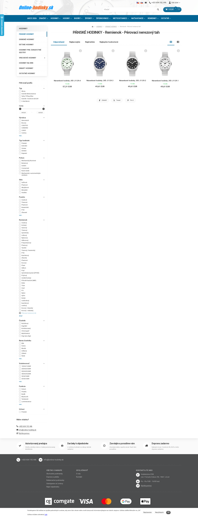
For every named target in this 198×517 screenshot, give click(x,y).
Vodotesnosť (24, 363)
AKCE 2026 (32, 18)
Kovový (24, 263)
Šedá (23, 356)
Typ (20, 88)
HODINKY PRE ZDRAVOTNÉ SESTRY (30, 51)
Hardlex (24, 192)
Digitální (24, 326)
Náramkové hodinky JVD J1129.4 (67, 81)
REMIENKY (152, 18)
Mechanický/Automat (29, 160)
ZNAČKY (42, 18)
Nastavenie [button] (147, 512)
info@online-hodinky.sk (27, 430)
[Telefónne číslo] (18, 460)
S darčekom (26, 101)
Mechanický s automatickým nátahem (31, 174)
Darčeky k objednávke (77, 443)
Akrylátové (25, 187)
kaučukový (25, 303)
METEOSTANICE (120, 18)
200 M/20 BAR (26, 369)
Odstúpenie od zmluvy (54, 484)
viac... (21, 136)
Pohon (21, 158)
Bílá (23, 343)
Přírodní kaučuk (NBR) (29, 280)
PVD (23, 210)
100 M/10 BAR (26, 366)
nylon (23, 295)
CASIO (24, 130)
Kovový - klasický (27, 308)
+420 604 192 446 (25, 426)
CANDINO (25, 128)
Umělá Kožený (26, 278)
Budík (23, 394)
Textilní (24, 248)
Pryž (23, 270)
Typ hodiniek (24, 141)
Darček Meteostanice (29, 94)
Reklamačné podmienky (55, 480)
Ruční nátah (25, 171)
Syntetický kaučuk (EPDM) (30, 273)
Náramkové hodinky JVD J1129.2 (132, 81)
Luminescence (26, 401)
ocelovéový (25, 300)
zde (46, 514)
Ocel (23, 288)
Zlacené (24, 212)
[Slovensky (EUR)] (142, 2)
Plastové (25, 185)
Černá (23, 346)
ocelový (24, 305)
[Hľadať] (158, 9)
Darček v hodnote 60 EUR (30, 99)
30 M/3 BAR (25, 379)
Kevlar (24, 298)
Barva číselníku (25, 341)
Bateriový (25, 163)
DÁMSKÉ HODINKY (26, 39)
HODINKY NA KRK (26, 63)
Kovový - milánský (27, 310)
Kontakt (79, 477)
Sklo (21, 180)
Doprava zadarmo (160, 443)
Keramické (25, 207)
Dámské (24, 146)
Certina (24, 133)
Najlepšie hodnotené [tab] (109, 42)
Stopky (24, 391)
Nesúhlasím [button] (159, 512)
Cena (21, 106)
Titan (23, 285)
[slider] (20, 109)
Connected (25, 168)
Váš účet (174, 2)
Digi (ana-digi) (26, 336)
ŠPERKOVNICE (102, 18)
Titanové (24, 202)
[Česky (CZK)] (138, 2)
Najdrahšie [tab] (90, 42)
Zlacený (24, 258)
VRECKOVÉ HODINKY (27, 58)
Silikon (24, 268)
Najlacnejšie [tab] (74, 42)
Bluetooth (25, 396)
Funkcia (22, 386)
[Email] (146, 2)
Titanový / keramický (28, 250)
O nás (78, 474)
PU (23, 290)
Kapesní (24, 153)
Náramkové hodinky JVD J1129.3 (100, 81)
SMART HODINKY (26, 68)
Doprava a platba (52, 477)
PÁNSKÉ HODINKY (26, 34)
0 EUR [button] (172, 9)
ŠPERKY (88, 18)
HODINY (66, 18)
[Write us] (138, 486)
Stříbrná (24, 351)
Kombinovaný (26, 328)
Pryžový (24, 275)
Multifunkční (26, 333)
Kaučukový (25, 255)
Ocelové (24, 200)
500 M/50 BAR (26, 374)
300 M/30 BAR (26, 371)
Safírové (24, 182)
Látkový (24, 235)
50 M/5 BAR (25, 376)
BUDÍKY (77, 18)
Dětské (24, 151)
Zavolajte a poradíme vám (122, 443)
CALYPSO (25, 125)
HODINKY (55, 18)
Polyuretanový (26, 243)
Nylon (23, 293)
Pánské (24, 143)
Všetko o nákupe (54, 470)
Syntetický (25, 233)
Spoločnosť (82, 470)
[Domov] (36, 7)
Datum (24, 389)
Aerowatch (25, 120)
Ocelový (24, 223)
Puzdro (22, 197)
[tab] (171, 42)
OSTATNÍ (165, 18)
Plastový (24, 245)
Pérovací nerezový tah (29, 313)
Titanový (24, 230)
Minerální (25, 190)
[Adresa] (138, 475)
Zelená (24, 353)
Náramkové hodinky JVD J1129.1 (165, 81)
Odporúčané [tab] (58, 42)
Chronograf (25, 331)
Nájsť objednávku (52, 487)
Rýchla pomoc (24, 433)
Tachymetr (25, 399)
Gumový (24, 228)
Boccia (24, 123)
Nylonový (25, 238)
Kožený (24, 225)
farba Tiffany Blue (27, 96)
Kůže (23, 283)
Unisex (24, 148)
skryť (20, 316)
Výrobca (22, 118)
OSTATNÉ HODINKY (27, 73)
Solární (24, 166)
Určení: (22, 409)
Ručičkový (25, 323)
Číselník (22, 321)
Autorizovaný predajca (36, 443)
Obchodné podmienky (54, 474)
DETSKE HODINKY (26, 45)
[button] (179, 9)
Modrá (24, 348)
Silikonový (25, 240)
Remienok (23, 220)
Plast (23, 265)
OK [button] (168, 512)
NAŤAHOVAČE (137, 18)
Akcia (23, 91)
